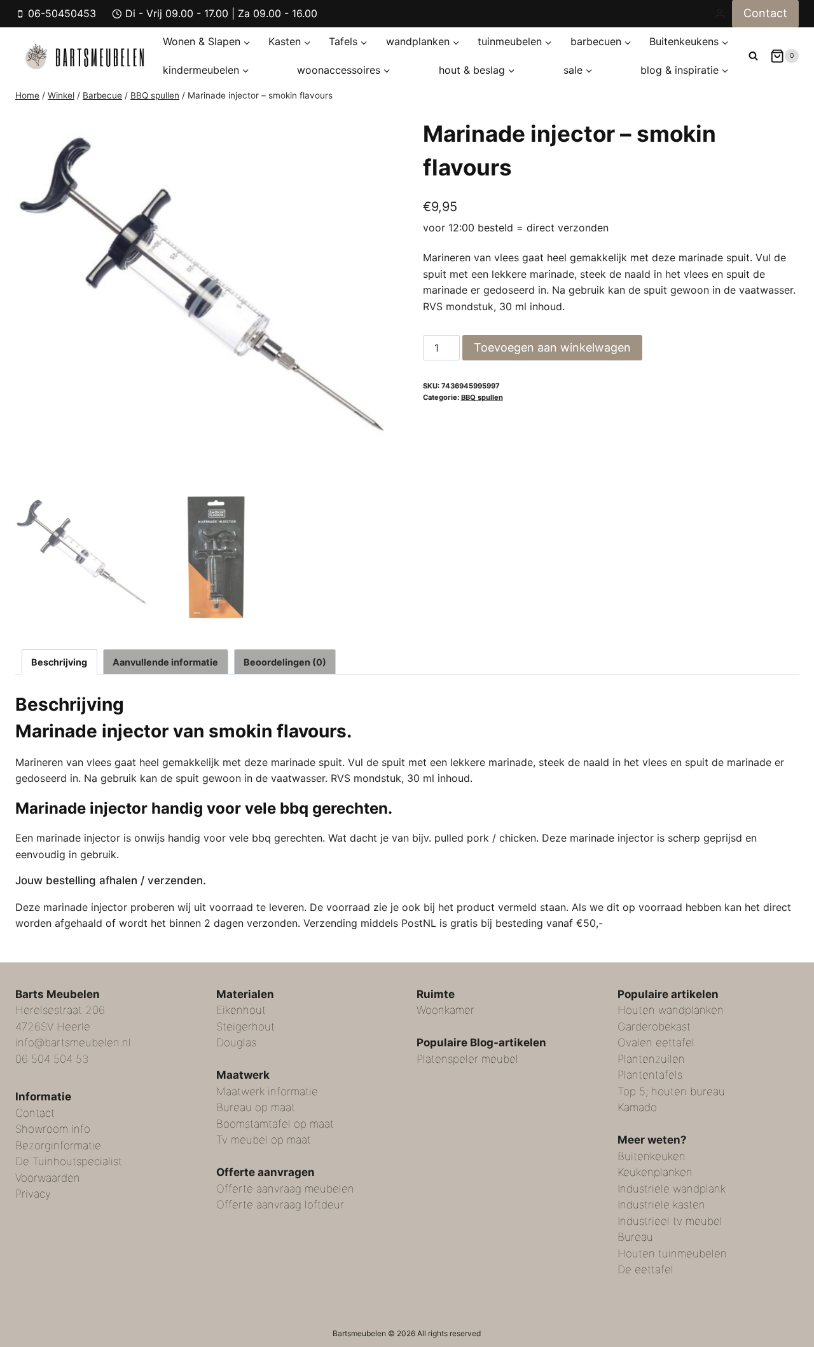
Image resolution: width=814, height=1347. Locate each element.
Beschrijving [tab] (59, 662)
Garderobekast (654, 1026)
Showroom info (52, 1129)
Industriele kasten (661, 1204)
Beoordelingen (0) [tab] (285, 662)
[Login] (720, 13)
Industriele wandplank (671, 1188)
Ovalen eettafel (655, 1042)
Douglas (236, 1042)
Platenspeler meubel (467, 1059)
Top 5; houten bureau (671, 1091)
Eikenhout (241, 1010)
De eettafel (645, 1269)
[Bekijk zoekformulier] (753, 55)
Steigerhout (245, 1026)
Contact (765, 13)
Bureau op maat (255, 1107)
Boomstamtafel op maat (275, 1124)
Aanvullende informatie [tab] (165, 662)
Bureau (635, 1237)
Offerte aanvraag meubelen (285, 1188)
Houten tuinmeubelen (672, 1253)
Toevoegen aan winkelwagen (552, 347)
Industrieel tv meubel (669, 1221)
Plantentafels (649, 1075)
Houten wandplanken (670, 1010)
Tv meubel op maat (263, 1139)
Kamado (637, 1107)
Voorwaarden (47, 1178)
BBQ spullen (482, 397)
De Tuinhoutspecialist (68, 1161)
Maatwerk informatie (267, 1091)
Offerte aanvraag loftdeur (280, 1204)
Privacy (33, 1193)
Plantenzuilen (651, 1059)
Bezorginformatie (58, 1145)
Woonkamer (445, 1010)
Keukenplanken (655, 1172)
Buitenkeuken (651, 1156)
